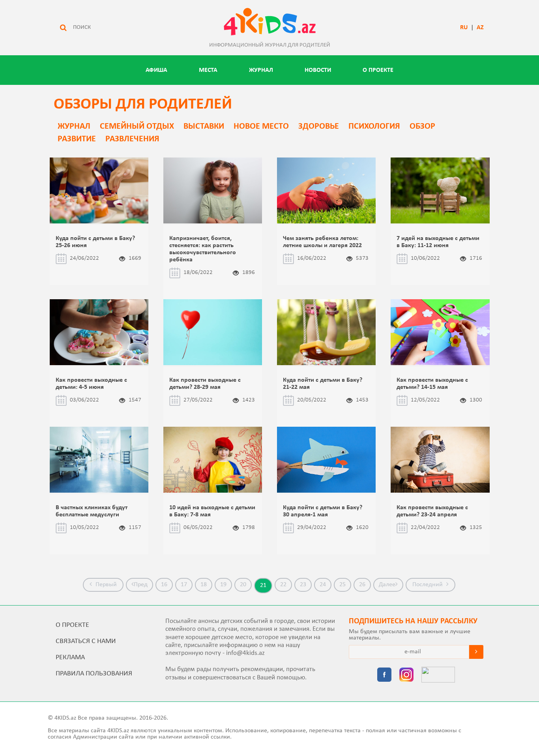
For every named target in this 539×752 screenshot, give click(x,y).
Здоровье (318, 126)
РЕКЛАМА (70, 657)
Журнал (74, 126)
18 (203, 584)
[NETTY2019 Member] (438, 675)
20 (243, 584)
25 (342, 584)
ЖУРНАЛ (261, 70)
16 (164, 584)
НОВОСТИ (318, 70)
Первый (105, 584)
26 (362, 584)
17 (184, 584)
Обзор (422, 126)
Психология (374, 126)
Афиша (156, 70)
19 (223, 584)
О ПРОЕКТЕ (378, 70)
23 (303, 584)
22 (283, 584)
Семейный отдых (137, 126)
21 (263, 585)
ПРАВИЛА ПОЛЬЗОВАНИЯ (94, 673)
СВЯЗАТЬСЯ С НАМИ (86, 641)
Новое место (261, 126)
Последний (428, 584)
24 (323, 584)
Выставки (203, 126)
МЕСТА (208, 70)
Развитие (77, 139)
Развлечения (132, 139)
